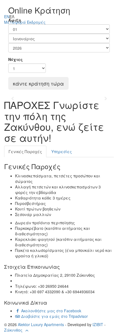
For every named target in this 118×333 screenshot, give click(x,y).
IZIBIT (97, 324)
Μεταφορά (15, 22)
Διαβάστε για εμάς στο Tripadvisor (54, 316)
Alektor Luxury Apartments (41, 324)
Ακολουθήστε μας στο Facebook (50, 310)
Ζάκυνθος (13, 330)
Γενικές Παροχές (25, 151)
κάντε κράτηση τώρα (38, 83)
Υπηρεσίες (61, 151)
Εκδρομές (36, 22)
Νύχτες (15, 59)
